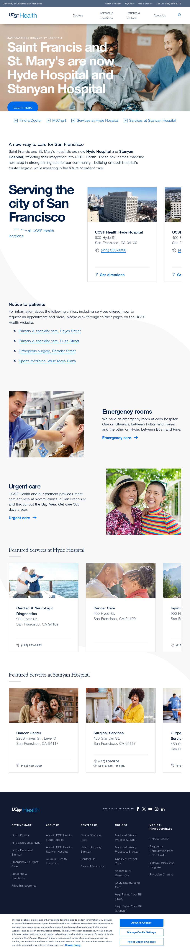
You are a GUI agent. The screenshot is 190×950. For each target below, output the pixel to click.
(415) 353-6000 (113, 250)
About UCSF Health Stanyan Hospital (59, 849)
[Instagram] (156, 809)
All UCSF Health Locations (56, 861)
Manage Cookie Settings (141, 932)
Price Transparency (24, 885)
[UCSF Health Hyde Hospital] (122, 234)
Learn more (23, 107)
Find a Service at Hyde (26, 842)
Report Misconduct (93, 866)
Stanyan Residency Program (162, 865)
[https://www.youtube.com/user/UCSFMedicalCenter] (150, 809)
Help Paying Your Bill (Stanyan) (128, 908)
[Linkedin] (162, 809)
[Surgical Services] (120, 730)
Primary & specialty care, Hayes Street (50, 331)
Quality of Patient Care (126, 861)
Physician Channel (161, 874)
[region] (95, 932)
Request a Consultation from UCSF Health (161, 851)
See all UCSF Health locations (31, 233)
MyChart (129, 3)
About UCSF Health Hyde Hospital (59, 837)
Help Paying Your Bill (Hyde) (128, 896)
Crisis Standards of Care (127, 885)
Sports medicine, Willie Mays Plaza (47, 361)
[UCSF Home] (23, 15)
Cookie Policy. (73, 945)
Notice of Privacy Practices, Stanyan (127, 849)
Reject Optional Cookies (141, 941)
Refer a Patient (113, 3)
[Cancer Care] (120, 607)
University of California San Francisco (22, 3)
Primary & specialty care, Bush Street (49, 341)
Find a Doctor (145, 3)
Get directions (112, 275)
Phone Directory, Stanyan (91, 849)
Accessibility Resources (123, 873)
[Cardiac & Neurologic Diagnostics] (43, 607)
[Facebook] (137, 809)
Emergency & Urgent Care (25, 864)
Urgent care (19, 518)
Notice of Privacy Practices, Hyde (126, 837)
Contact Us (88, 859)
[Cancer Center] (43, 730)
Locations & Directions (19, 876)
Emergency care (116, 438)
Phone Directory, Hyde (91, 837)
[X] (143, 809)
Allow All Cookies (141, 922)
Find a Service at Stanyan (22, 852)
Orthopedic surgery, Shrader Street (47, 351)
